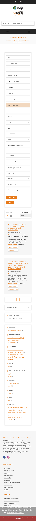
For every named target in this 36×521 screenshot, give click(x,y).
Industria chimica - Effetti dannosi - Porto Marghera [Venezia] (16, 357)
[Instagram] (8, 457)
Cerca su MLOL (13, 250)
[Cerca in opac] (33, 23)
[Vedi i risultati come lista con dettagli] (10, 215)
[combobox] (18, 174)
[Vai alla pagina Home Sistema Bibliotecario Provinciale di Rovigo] (18, 11)
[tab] (13, 247)
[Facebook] (4, 457)
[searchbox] (18, 173)
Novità (11, 155)
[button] (13, 247)
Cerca (10, 202)
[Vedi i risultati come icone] (7, 212)
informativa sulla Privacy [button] (15, 513)
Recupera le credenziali (20, 2)
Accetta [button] (18, 518)
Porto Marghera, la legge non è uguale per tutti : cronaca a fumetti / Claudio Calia (17, 227)
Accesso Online (14, 162)
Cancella (11, 197)
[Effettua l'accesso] (15, 2)
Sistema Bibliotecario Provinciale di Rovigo (18, 40)
